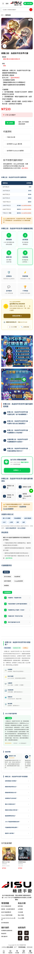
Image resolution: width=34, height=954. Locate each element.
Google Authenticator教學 (8, 919)
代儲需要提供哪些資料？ (11, 827)
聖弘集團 (10, 947)
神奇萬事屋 (21, 947)
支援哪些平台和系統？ (11, 798)
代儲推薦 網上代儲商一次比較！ (17, 610)
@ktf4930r (25, 168)
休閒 (4, 66)
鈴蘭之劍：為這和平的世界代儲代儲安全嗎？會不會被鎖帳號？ (17, 413)
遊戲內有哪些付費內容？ (11, 810)
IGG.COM (20, 866)
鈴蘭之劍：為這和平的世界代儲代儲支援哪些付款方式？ (17, 449)
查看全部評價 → (17, 316)
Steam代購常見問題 (6, 915)
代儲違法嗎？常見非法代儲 (17, 616)
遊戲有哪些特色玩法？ (11, 786)
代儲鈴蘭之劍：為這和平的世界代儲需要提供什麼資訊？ (17, 440)
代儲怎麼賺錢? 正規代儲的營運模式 (17, 604)
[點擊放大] (5, 46)
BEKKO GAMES (6, 866)
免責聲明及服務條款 (6, 930)
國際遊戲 (8, 15)
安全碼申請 (22, 506)
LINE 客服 (29, 3)
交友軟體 (20, 912)
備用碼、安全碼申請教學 (8, 909)
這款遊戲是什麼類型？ (11, 781)
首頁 (2, 15)
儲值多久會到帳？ (10, 833)
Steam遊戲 (21, 918)
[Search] (30, 9)
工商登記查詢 (25, 327)
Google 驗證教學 (8, 509)
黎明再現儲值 (22, 862)
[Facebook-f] (20, 933)
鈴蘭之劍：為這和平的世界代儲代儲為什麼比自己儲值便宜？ (17, 422)
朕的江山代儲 (6, 862)
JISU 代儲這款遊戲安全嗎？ (12, 821)
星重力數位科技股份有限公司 (11, 59)
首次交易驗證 (21, 528)
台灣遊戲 (20, 909)
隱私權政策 (4, 936)
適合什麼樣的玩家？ (10, 804)
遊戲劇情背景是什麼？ (11, 792)
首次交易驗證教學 (6, 906)
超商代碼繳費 (7, 581)
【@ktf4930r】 (15, 77)
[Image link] (16, 887)
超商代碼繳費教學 (11, 528)
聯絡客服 (6, 585)
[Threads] (20, 938)
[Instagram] (26, 933)
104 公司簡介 (13, 327)
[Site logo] (16, 3)
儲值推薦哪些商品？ (10, 816)
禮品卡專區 (21, 915)
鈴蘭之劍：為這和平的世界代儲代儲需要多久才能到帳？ (17, 431)
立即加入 (16, 470)
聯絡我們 (3, 933)
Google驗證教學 (18, 581)
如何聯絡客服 (5, 922)
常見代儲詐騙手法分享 (17, 622)
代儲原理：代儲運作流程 (17, 598)
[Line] (26, 938)
